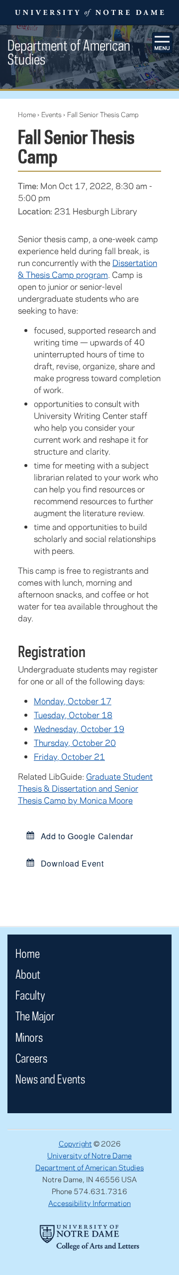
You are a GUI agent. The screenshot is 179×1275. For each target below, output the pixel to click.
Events (51, 114)
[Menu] (162, 42)
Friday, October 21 (69, 756)
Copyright (75, 1143)
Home (27, 114)
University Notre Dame (90, 12)
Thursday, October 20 (75, 742)
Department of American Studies (89, 1167)
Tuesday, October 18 (73, 714)
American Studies (68, 51)
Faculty (30, 995)
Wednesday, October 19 (79, 728)
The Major (35, 1015)
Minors (29, 1037)
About (27, 974)
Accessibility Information (89, 1203)
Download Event (71, 863)
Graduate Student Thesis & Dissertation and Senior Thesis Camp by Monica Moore (85, 788)
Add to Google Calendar (85, 836)
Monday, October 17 (72, 700)
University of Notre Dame (89, 1155)
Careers (31, 1058)
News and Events (50, 1079)
